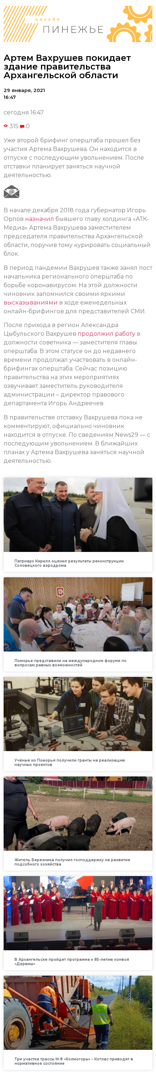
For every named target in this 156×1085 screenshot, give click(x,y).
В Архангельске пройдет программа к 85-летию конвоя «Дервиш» (72, 961)
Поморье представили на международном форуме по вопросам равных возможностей (71, 662)
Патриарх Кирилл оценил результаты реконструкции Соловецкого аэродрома (69, 563)
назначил (39, 218)
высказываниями (31, 302)
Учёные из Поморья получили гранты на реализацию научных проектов (70, 762)
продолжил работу (106, 333)
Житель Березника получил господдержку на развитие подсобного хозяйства (72, 862)
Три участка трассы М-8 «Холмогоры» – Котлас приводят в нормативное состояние (74, 1061)
